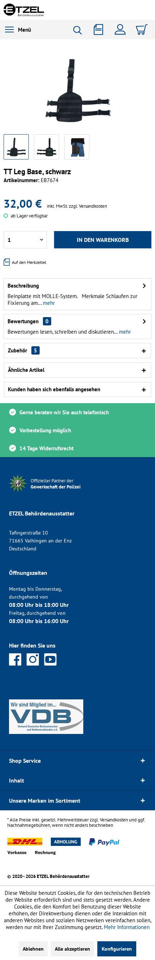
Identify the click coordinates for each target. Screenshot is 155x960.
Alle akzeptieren (72, 949)
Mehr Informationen (127, 927)
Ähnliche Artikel (26, 369)
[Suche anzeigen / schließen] (80, 30)
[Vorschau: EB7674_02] (46, 146)
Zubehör (22, 350)
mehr (48, 302)
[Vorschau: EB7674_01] (16, 146)
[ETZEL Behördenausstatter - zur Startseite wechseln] (24, 10)
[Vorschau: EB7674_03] (76, 146)
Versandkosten (114, 820)
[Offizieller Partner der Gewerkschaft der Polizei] (61, 493)
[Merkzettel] (101, 29)
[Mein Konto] (122, 29)
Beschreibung (23, 285)
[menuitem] (18, 29)
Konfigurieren (117, 949)
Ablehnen (33, 949)
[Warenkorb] (143, 29)
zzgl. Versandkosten (88, 206)
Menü (24, 29)
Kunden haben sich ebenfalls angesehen (54, 389)
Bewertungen (23, 321)
